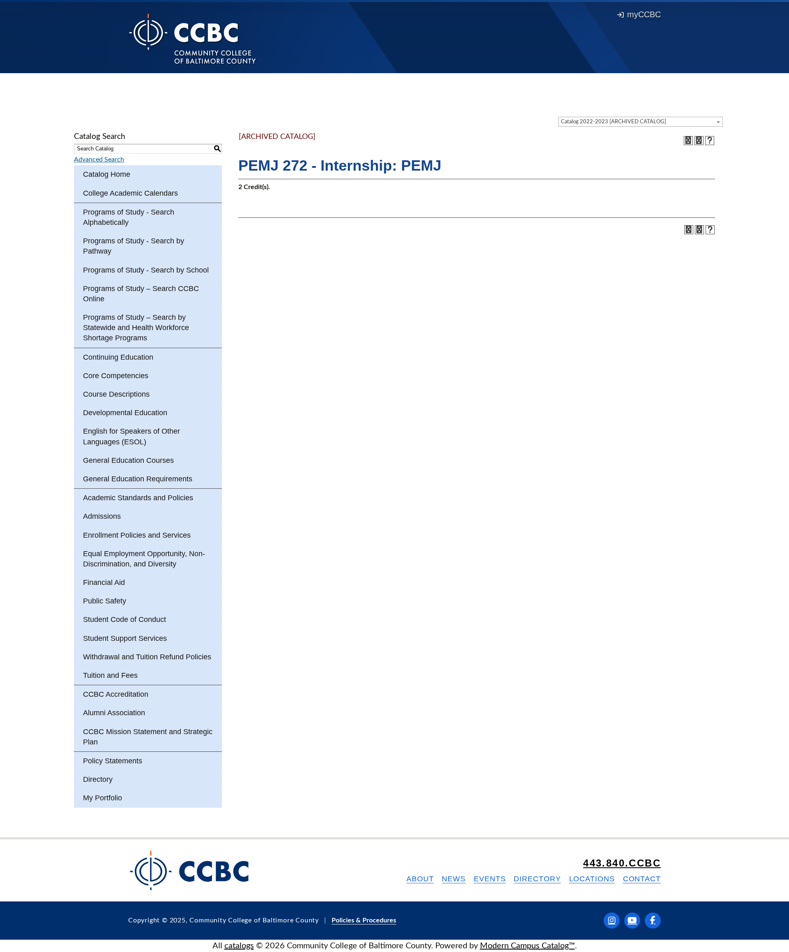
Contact (642, 879)
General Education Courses (128, 460)
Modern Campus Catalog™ (527, 946)
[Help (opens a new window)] (709, 140)
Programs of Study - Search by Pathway (133, 246)
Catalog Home (106, 174)
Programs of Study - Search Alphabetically (128, 217)
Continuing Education (118, 357)
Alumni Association (114, 713)
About (420, 879)
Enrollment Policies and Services (137, 535)
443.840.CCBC (622, 863)
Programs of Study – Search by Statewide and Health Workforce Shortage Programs (136, 327)
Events (489, 879)
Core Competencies (115, 376)
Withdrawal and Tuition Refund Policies (147, 657)
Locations (592, 879)
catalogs (239, 946)
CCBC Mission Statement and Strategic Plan (147, 737)
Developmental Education (125, 413)
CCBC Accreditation (115, 694)
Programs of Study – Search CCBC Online (141, 293)
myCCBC (644, 14)
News (454, 879)
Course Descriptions (116, 394)
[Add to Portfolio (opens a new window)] (688, 140)
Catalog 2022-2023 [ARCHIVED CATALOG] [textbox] (613, 122)
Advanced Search (99, 159)
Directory (98, 779)
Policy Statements (112, 761)
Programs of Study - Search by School (146, 270)
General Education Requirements (137, 479)
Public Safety (104, 601)
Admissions (102, 516)
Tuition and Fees (110, 675)
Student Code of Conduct (124, 619)
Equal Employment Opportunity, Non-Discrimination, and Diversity (144, 559)
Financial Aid (104, 582)
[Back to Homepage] (192, 38)
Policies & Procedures (364, 920)
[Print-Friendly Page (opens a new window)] (699, 140)
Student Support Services (125, 638)
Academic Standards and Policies (138, 498)
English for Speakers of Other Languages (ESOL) (131, 436)
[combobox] (640, 122)
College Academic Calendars (130, 193)
